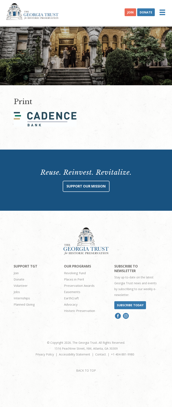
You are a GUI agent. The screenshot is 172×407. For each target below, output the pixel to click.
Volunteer (21, 285)
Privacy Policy (44, 354)
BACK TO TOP (86, 370)
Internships (22, 298)
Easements (72, 292)
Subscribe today (130, 305)
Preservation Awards (79, 285)
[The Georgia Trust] (32, 11)
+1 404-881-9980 (122, 354)
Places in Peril (74, 279)
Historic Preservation (79, 311)
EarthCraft (71, 298)
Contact (100, 354)
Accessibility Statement (74, 354)
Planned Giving (24, 304)
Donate (146, 12)
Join (130, 12)
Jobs (17, 292)
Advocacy (71, 304)
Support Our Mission (86, 186)
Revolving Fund (75, 273)
